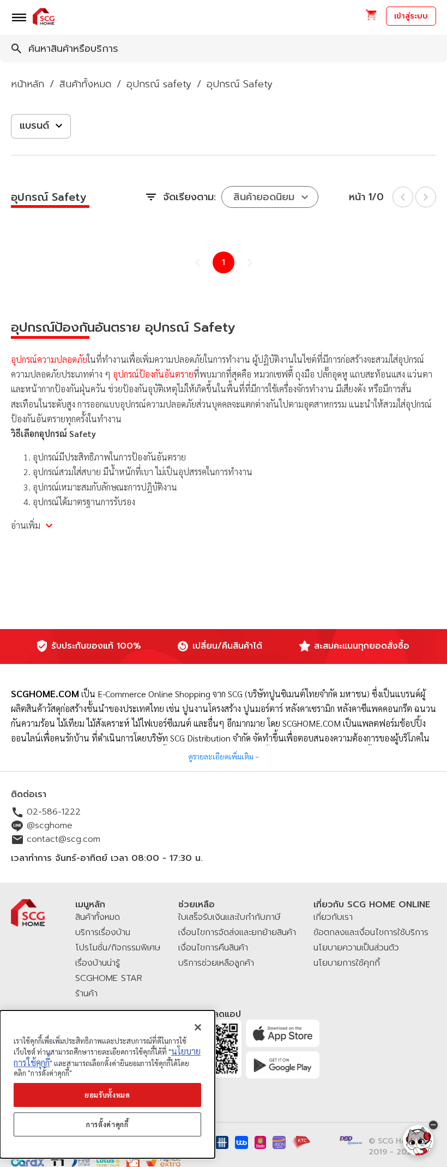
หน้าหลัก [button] (27, 84)
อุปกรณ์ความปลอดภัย (49, 359)
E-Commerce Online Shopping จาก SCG (170, 693)
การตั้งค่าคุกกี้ (107, 1124)
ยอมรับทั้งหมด (107, 1094)
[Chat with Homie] (418, 1140)
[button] (371, 18)
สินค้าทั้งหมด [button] (85, 84)
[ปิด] (198, 1027)
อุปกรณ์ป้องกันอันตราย (153, 374)
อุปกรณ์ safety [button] (158, 84)
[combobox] (223, 48)
